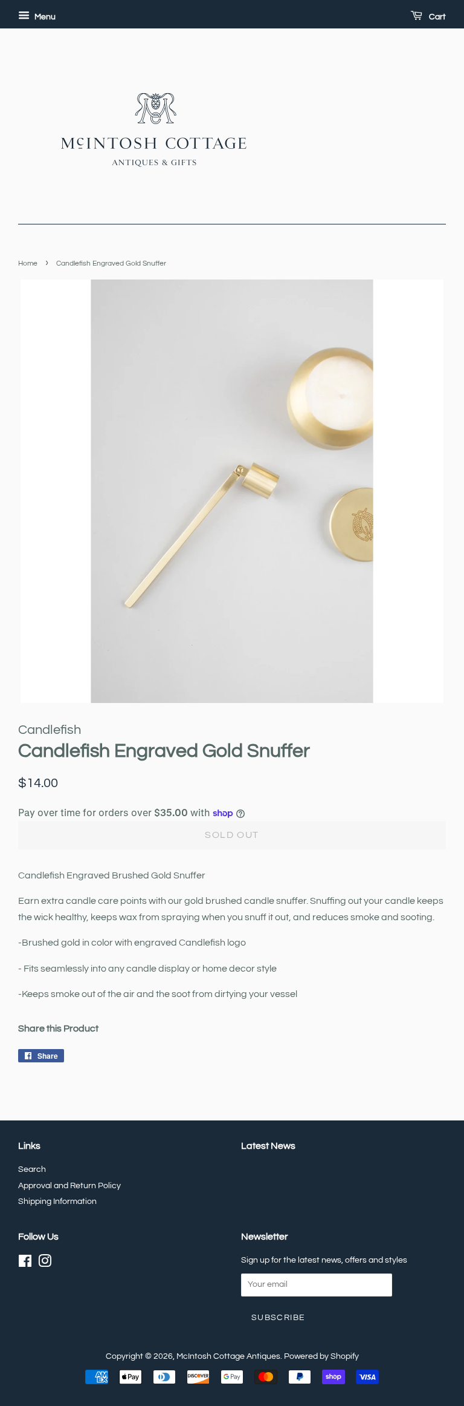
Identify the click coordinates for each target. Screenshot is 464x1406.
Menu (44, 17)
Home (27, 263)
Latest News (268, 1146)
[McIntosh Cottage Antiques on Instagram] (44, 1264)
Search (32, 1169)
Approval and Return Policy (69, 1186)
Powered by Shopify (321, 1356)
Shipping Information (57, 1201)
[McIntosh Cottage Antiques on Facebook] (25, 1264)
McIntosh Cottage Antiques (228, 1356)
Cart (436, 17)
